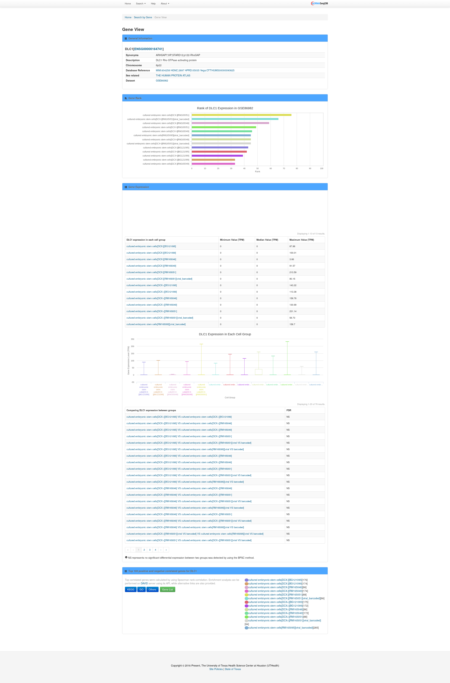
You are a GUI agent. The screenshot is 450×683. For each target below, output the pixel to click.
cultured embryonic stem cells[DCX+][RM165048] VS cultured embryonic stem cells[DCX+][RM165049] (179, 488)
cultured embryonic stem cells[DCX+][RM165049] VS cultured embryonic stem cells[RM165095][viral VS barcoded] (185, 527)
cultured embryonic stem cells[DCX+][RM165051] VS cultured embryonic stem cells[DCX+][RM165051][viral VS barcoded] (189, 540)
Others (152, 589)
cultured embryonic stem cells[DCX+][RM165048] (152, 298)
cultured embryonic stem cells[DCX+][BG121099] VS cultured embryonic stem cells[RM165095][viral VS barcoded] (185, 481)
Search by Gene (143, 17)
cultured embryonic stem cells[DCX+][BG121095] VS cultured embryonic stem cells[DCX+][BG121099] (179, 416)
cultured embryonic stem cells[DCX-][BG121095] (151, 246)
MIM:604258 (163, 70)
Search (140, 3)
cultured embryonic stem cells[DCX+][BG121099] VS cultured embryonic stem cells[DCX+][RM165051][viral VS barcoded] (189, 475)
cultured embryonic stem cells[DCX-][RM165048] (151, 259)
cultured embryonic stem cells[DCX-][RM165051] (151, 272)
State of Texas (233, 669)
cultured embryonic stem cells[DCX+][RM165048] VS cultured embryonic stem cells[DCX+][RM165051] (179, 494)
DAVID (144, 583)
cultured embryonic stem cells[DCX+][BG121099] (152, 291)
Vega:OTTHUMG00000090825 (217, 70)
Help (153, 3)
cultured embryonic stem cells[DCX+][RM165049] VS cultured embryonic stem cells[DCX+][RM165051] (179, 514)
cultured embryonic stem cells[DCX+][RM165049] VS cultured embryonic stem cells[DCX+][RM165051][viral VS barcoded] (189, 520)
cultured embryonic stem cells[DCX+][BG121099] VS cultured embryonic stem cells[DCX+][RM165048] (179, 455)
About (164, 3)
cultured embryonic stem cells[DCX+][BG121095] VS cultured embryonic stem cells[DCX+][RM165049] (179, 429)
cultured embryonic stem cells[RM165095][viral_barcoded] (156, 324)
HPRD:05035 (192, 70)
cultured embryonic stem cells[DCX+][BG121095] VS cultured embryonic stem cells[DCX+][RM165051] (179, 436)
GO (141, 589)
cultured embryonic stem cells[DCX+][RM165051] (152, 311)
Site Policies (216, 669)
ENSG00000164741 (148, 49)
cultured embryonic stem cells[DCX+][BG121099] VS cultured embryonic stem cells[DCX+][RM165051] (179, 468)
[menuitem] (127, 3)
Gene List (167, 589)
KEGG (130, 589)
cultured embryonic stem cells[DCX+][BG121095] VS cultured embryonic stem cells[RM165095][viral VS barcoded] (185, 449)
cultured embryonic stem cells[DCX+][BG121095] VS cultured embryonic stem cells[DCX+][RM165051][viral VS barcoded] (189, 442)
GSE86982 (162, 80)
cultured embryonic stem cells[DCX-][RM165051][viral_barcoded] (159, 278)
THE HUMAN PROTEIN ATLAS (173, 75)
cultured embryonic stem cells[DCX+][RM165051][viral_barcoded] (160, 317)
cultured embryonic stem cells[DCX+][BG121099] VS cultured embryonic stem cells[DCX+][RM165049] (179, 462)
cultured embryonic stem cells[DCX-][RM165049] (151, 265)
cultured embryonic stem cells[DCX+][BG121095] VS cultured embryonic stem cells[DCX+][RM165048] (179, 423)
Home (128, 3)
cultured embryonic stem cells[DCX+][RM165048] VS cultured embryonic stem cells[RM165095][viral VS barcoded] (185, 507)
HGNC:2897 (177, 70)
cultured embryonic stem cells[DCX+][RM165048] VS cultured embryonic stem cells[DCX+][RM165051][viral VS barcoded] (189, 501)
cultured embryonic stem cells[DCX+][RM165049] (152, 304)
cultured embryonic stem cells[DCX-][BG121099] (151, 252)
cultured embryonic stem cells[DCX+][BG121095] (152, 285)
